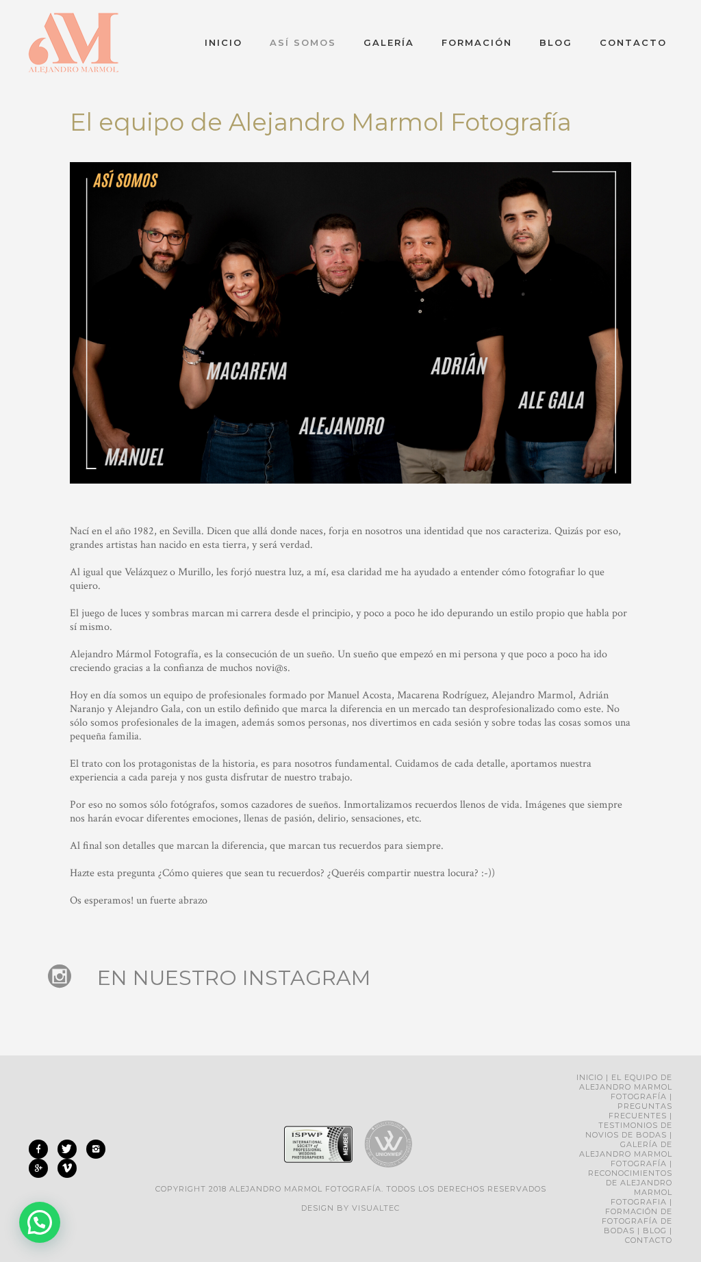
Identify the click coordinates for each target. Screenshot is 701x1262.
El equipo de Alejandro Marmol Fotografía (625, 1087)
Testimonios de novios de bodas (628, 1130)
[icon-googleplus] (42, 1168)
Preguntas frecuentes (640, 1110)
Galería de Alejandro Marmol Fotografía (625, 1154)
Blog (555, 42)
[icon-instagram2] (99, 1149)
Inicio (223, 42)
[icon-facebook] (42, 1149)
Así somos (303, 42)
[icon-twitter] (71, 1149)
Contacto (633, 42)
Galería (389, 42)
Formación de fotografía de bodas (637, 1221)
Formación (477, 42)
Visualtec (376, 1208)
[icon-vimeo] (67, 1168)
